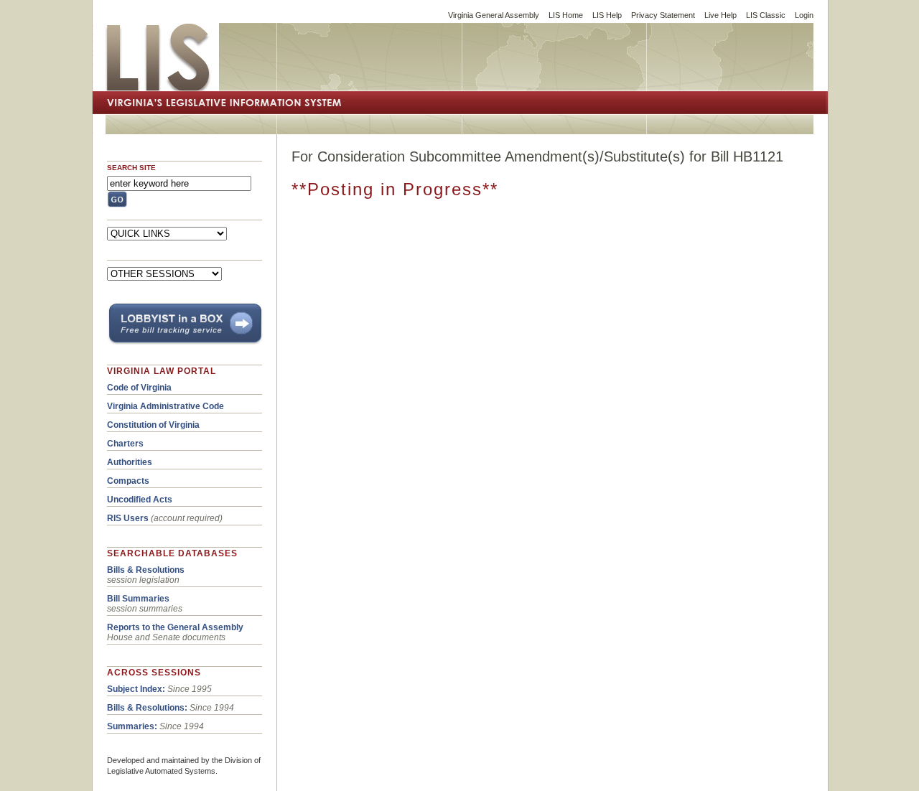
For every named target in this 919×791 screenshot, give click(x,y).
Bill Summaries (138, 599)
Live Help (720, 15)
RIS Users (128, 518)
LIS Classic (765, 15)
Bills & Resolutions (146, 570)
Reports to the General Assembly (175, 627)
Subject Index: (136, 689)
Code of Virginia (139, 388)
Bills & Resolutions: (147, 708)
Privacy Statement (663, 15)
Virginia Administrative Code (165, 406)
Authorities (129, 462)
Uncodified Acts (139, 500)
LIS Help (607, 15)
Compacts (128, 481)
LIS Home (566, 15)
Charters (125, 444)
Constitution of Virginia (153, 425)
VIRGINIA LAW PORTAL (161, 371)
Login (804, 15)
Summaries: (132, 726)
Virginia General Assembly (493, 15)
